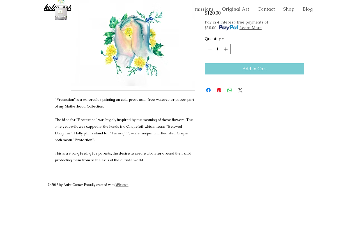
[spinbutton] (218, 49)
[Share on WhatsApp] (229, 90)
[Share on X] (240, 90)
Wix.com (122, 185)
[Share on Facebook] (208, 90)
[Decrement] (209, 49)
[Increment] (226, 49)
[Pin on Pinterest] (219, 90)
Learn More (251, 27)
